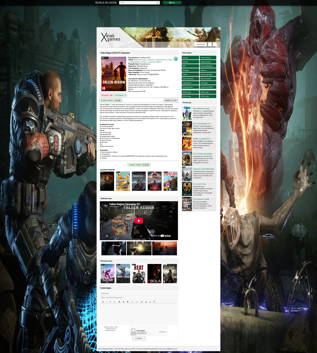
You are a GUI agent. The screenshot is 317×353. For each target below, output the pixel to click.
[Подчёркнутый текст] (110, 302)
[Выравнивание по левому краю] (119, 302)
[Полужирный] (103, 302)
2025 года (205, 92)
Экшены (151, 60)
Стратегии (187, 83)
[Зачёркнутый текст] (114, 302)
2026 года (187, 92)
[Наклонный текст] (106, 302)
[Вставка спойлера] (154, 302)
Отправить (139, 338)
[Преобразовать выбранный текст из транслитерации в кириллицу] (150, 302)
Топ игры (204, 83)
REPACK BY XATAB (105, 2)
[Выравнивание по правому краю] (127, 302)
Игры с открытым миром (152, 62)
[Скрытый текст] (142, 302)
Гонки (185, 74)
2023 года (205, 96)
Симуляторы (188, 87)
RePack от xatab (111, 37)
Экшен (185, 57)
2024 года (187, 96)
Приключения (161, 60)
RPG (184, 66)
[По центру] (123, 302)
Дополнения (206, 79)
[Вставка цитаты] (146, 302)
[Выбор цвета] (137, 302)
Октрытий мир (206, 74)
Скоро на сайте (207, 87)
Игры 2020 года (140, 60)
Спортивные (206, 57)
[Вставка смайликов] (132, 302)
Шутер (185, 62)
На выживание (207, 66)
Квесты (204, 70)
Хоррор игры (206, 62)
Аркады (186, 70)
